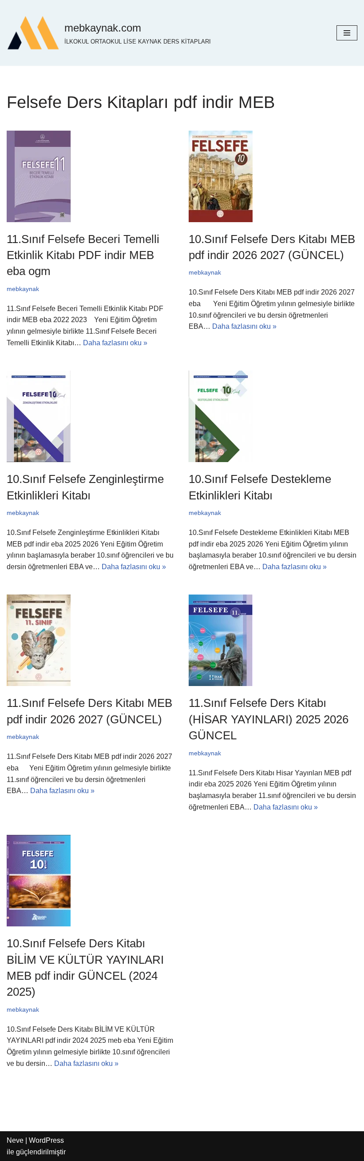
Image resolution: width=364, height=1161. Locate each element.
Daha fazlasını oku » (115, 343)
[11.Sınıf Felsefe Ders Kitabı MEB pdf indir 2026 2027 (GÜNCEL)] (91, 640)
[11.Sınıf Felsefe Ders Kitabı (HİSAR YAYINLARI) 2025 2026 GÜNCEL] (273, 640)
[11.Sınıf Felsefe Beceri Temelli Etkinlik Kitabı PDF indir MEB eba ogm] (91, 176)
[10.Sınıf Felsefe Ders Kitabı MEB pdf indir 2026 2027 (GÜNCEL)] (273, 176)
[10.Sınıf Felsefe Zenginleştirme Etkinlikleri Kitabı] (91, 416)
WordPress (46, 1140)
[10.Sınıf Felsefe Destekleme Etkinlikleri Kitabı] (273, 416)
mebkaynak (23, 288)
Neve (15, 1140)
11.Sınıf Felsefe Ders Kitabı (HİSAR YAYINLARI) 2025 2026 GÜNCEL (268, 719)
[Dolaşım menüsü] (346, 32)
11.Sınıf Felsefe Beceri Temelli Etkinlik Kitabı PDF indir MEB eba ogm (83, 255)
